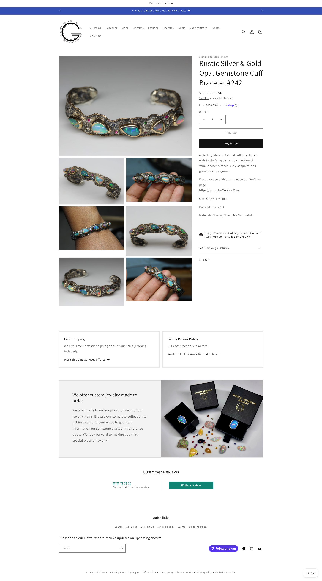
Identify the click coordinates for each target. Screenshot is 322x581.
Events (182, 526)
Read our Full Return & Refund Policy (192, 354)
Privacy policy (166, 572)
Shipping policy (204, 572)
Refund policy (165, 526)
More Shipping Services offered (85, 360)
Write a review (191, 485)
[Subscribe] (121, 548)
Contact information (225, 572)
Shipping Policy (198, 526)
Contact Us (147, 526)
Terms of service (185, 572)
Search (119, 526)
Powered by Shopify (129, 572)
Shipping (204, 98)
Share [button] (206, 259)
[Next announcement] (262, 10)
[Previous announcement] (60, 10)
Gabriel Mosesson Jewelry (106, 572)
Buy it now (231, 143)
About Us (131, 526)
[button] (244, 32)
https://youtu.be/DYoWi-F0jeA (219, 190)
